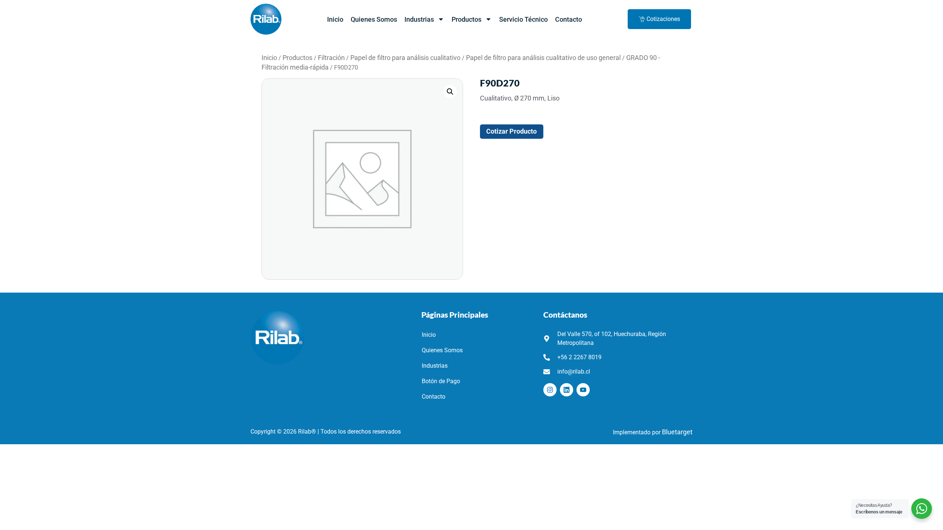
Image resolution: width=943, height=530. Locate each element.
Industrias (419, 19)
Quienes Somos (374, 19)
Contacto (568, 19)
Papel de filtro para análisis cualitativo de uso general (543, 57)
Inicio (335, 19)
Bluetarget (677, 432)
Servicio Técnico (523, 19)
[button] (450, 91)
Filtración (331, 57)
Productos (466, 19)
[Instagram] (550, 389)
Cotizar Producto (511, 131)
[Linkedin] (566, 389)
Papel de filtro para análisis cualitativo (405, 57)
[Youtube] (583, 389)
